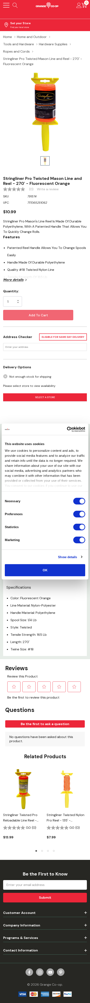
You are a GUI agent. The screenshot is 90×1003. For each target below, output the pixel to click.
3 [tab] (48, 851)
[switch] (79, 514)
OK (45, 570)
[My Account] (79, 5)
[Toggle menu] (6, 5)
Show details (67, 557)
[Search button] (15, 5)
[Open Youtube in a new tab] (50, 972)
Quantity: (11, 291)
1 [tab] (36, 851)
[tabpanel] (23, 806)
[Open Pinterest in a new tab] (60, 972)
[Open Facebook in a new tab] (29, 972)
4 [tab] (54, 851)
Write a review (48, 189)
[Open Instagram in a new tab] (39, 972)
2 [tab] (42, 851)
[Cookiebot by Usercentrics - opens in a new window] (67, 429)
